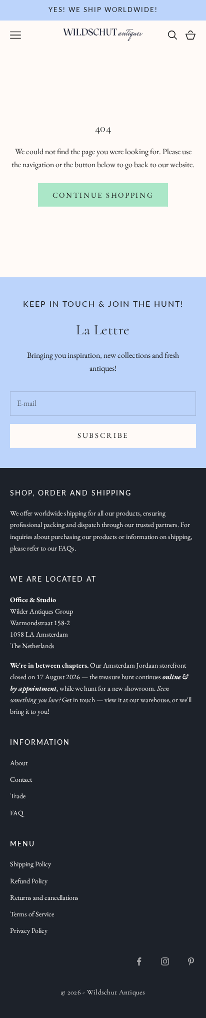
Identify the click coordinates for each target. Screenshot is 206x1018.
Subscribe (103, 435)
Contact (21, 779)
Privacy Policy (29, 930)
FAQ (17, 812)
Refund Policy (29, 880)
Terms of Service (32, 913)
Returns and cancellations (44, 897)
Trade (18, 795)
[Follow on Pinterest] (191, 961)
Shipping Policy (30, 863)
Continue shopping (103, 195)
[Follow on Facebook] (139, 961)
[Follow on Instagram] (165, 961)
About (19, 762)
